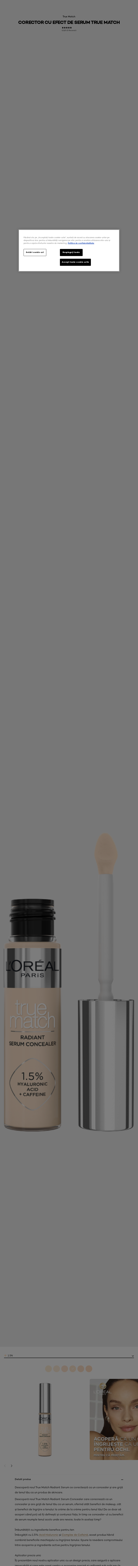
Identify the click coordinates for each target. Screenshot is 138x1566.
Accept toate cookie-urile (75, 262)
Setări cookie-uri (35, 252)
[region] (69, 250)
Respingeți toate (71, 252)
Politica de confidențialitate (81, 243)
